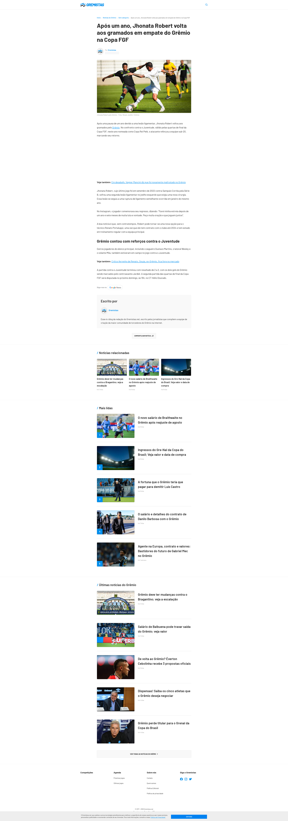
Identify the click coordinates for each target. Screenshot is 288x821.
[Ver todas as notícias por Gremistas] (100, 49)
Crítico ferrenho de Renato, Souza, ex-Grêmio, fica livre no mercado (145, 261)
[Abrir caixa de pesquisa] (206, 5)
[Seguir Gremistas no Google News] (110, 287)
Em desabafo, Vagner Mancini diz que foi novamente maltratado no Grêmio (148, 182)
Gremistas (112, 50)
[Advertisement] (144, 157)
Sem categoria (123, 18)
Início (99, 18)
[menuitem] (127, 778)
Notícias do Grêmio (109, 18)
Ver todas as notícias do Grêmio (143, 754)
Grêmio (116, 127)
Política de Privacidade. (158, 817)
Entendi (189, 817)
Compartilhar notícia (142, 336)
